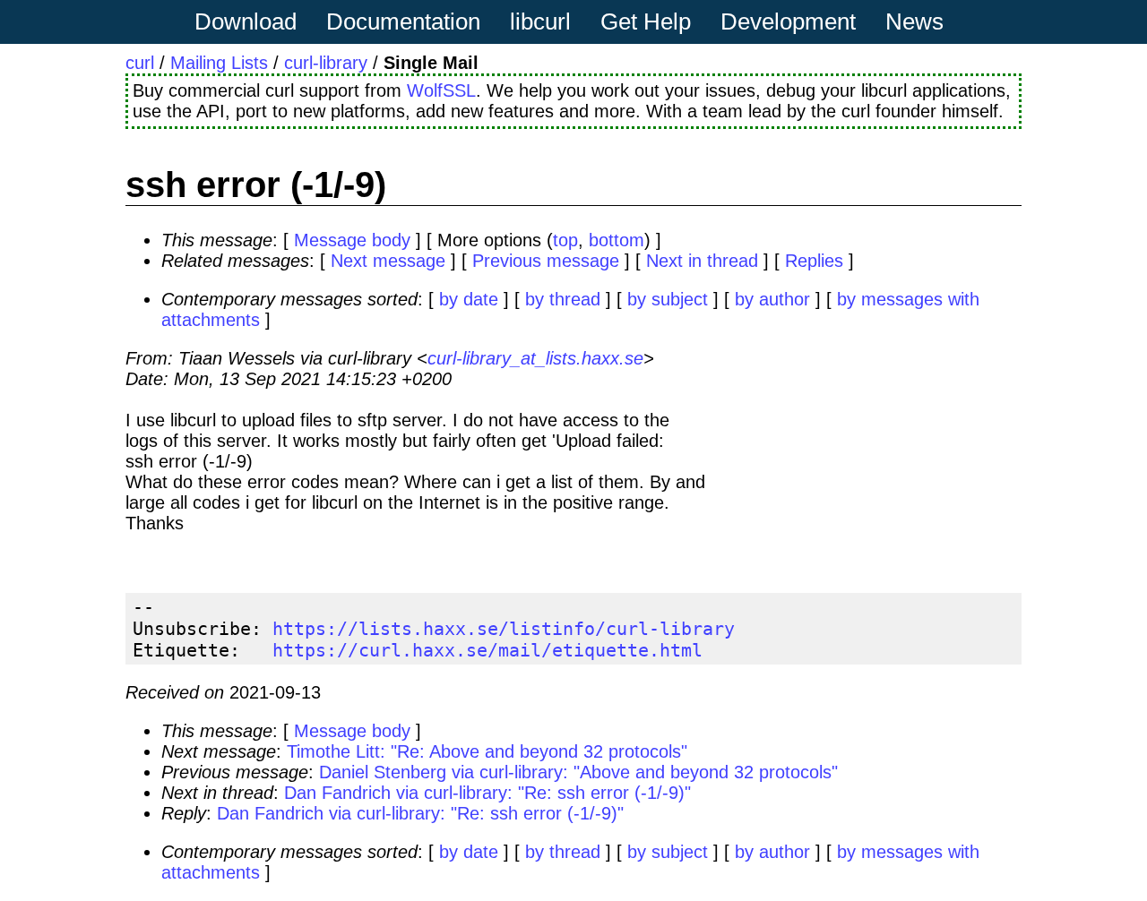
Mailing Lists (219, 63)
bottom (616, 240)
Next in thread (702, 260)
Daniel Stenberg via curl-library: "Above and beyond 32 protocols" (578, 772)
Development (788, 21)
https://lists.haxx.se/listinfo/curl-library (503, 628)
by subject (667, 299)
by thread (562, 299)
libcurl (540, 21)
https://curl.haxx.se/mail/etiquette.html (487, 650)
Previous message (545, 260)
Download (245, 21)
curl (139, 63)
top (565, 240)
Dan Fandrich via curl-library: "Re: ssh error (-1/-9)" (487, 792)
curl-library (325, 63)
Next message (388, 260)
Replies (814, 260)
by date (468, 299)
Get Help (645, 21)
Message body (352, 240)
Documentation (403, 21)
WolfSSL (441, 90)
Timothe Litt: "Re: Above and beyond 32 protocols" (487, 751)
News (914, 21)
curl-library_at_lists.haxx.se (535, 358)
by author (772, 299)
